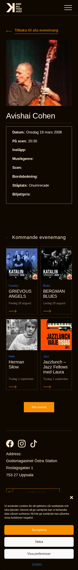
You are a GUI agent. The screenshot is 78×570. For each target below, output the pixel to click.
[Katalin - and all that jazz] (14, 8)
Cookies (37, 564)
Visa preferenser (39, 553)
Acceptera (39, 530)
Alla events (39, 407)
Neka (39, 542)
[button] (71, 497)
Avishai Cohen (30, 116)
